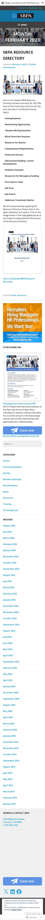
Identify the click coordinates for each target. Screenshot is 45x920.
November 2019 (11, 748)
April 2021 (8, 680)
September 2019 (11, 760)
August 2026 (9, 525)
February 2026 (10, 544)
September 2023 (11, 661)
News (13, 295)
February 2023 (10, 667)
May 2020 (7, 711)
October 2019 (9, 754)
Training (7, 504)
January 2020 (9, 735)
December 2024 (10, 606)
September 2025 (11, 569)
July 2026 (7, 531)
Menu (24, 24)
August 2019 (9, 766)
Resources (22, 295)
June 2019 (7, 773)
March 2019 (8, 791)
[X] (6, 892)
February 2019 (10, 797)
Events (6, 460)
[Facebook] (19, 892)
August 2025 (9, 575)
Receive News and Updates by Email (21, 436)
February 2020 (10, 729)
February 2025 (10, 593)
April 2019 (8, 785)
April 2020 (8, 717)
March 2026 (8, 538)
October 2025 (9, 562)
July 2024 (7, 637)
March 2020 (8, 723)
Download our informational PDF (19, 403)
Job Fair (6, 473)
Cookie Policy (16, 910)
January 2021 (9, 686)
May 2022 (7, 674)
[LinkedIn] (13, 892)
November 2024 (11, 612)
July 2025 (7, 581)
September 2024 (11, 624)
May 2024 (7, 649)
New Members (10, 485)
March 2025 (8, 587)
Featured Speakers (12, 467)
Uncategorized (10, 510)
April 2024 (8, 655)
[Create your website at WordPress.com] (22, 3)
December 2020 (10, 692)
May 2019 (7, 779)
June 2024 (7, 643)
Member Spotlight (12, 479)
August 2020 (9, 705)
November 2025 (11, 556)
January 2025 (9, 599)
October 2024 (9, 618)
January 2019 (9, 804)
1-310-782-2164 (10, 825)
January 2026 (9, 550)
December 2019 (10, 742)
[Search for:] (22, 443)
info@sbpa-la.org (35, 8)
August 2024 (9, 630)
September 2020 (11, 698)
